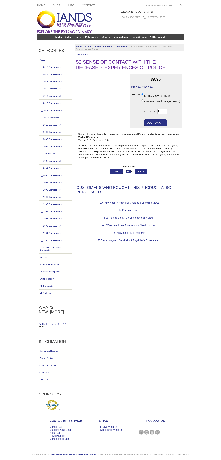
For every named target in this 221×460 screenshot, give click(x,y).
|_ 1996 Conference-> (51, 218)
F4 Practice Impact (128, 210)
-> (43, 60)
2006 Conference (103, 46)
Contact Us (44, 372)
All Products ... (46, 293)
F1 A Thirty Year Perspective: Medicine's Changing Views (128, 203)
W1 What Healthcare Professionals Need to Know (128, 225)
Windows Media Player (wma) (162, 101)
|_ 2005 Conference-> (51, 161)
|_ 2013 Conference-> (51, 103)
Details (61, 410)
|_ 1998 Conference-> (51, 204)
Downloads (121, 46)
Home (41, 5)
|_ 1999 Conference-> (51, 197)
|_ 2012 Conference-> (51, 110)
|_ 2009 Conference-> (51, 132)
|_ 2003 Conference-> (51, 175)
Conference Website (111, 430)
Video (68, 37)
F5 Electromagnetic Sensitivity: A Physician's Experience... (128, 240)
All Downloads (158, 37)
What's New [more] (51, 309)
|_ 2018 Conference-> (51, 67)
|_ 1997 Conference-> (51, 211)
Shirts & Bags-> (47, 279)
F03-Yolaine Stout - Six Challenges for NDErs (128, 218)
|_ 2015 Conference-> (51, 89)
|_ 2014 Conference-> (51, 96)
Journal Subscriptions (115, 37)
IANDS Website (108, 427)
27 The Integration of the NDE (53, 324)
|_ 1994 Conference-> (51, 233)
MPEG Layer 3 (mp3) (157, 95)
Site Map (43, 379)
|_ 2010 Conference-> (51, 125)
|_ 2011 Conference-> (51, 117)
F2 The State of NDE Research (128, 233)
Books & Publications (87, 37)
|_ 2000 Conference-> (51, 190)
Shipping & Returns (48, 351)
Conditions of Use (47, 365)
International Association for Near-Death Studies (73, 454)
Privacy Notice (46, 358)
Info (71, 5)
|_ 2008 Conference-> (51, 139)
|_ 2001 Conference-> (51, 182)
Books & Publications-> (50, 264)
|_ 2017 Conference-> (51, 74)
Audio (88, 46)
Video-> (43, 257)
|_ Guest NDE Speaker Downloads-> (50, 248)
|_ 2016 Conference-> (51, 81)
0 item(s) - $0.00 (156, 17)
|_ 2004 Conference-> (51, 168)
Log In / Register (130, 17)
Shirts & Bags (139, 37)
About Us (55, 433)
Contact (88, 5)
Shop (56, 5)
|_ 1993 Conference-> (51, 240)
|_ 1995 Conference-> (51, 226)
